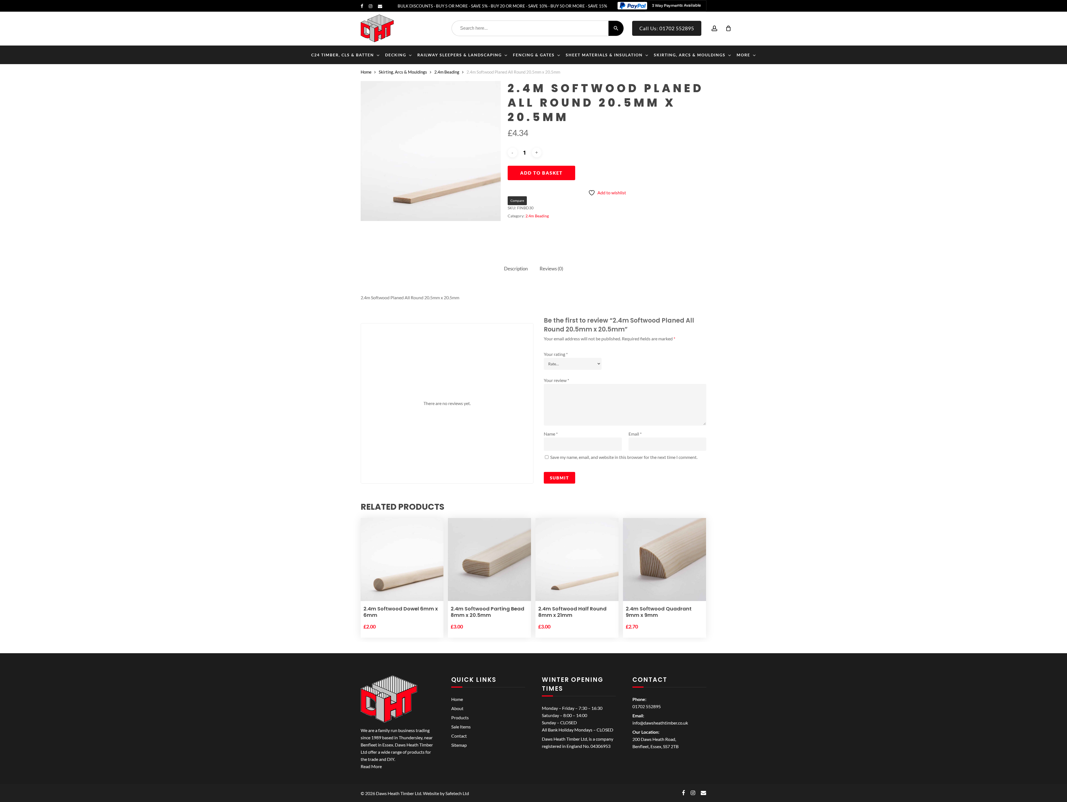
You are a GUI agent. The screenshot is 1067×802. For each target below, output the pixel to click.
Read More (371, 766)
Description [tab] (516, 268)
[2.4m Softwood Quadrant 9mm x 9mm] (664, 559)
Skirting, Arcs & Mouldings (403, 71)
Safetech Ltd (457, 793)
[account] (714, 28)
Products (460, 717)
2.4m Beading (446, 71)
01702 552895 (646, 706)
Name (551, 433)
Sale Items (461, 726)
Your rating (556, 354)
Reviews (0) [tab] (551, 268)
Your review (556, 380)
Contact (459, 735)
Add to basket (541, 172)
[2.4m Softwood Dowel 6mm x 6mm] (402, 559)
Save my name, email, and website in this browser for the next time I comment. (623, 457)
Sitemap (459, 745)
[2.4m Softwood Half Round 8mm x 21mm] (577, 559)
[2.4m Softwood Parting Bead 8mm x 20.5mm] (489, 559)
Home (366, 71)
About (457, 708)
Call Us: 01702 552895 (666, 28)
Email (635, 433)
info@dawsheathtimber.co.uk (660, 722)
